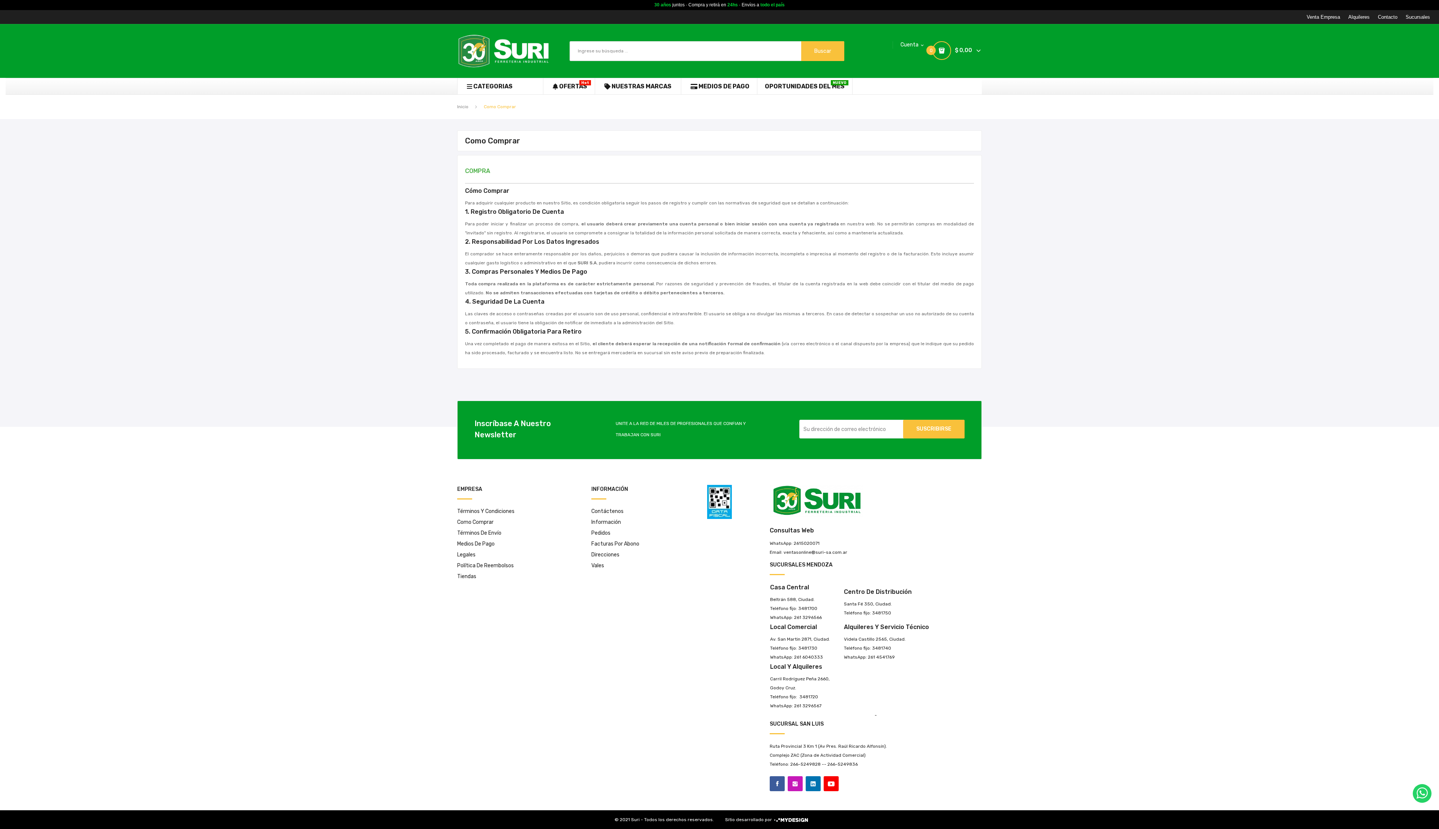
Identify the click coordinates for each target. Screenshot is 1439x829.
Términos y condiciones (486, 511)
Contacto (1387, 17)
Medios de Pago (476, 544)
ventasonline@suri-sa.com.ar (815, 552)
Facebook (777, 783)
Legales (466, 555)
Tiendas (466, 576)
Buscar (822, 51)
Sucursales (1418, 17)
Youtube (831, 783)
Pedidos (600, 533)
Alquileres (1359, 17)
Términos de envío (479, 533)
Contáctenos (607, 511)
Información (606, 522)
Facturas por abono (615, 544)
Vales (597, 565)
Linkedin (813, 783)
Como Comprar (475, 522)
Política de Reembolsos (485, 565)
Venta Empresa (1323, 17)
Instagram (795, 783)
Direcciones (605, 555)
